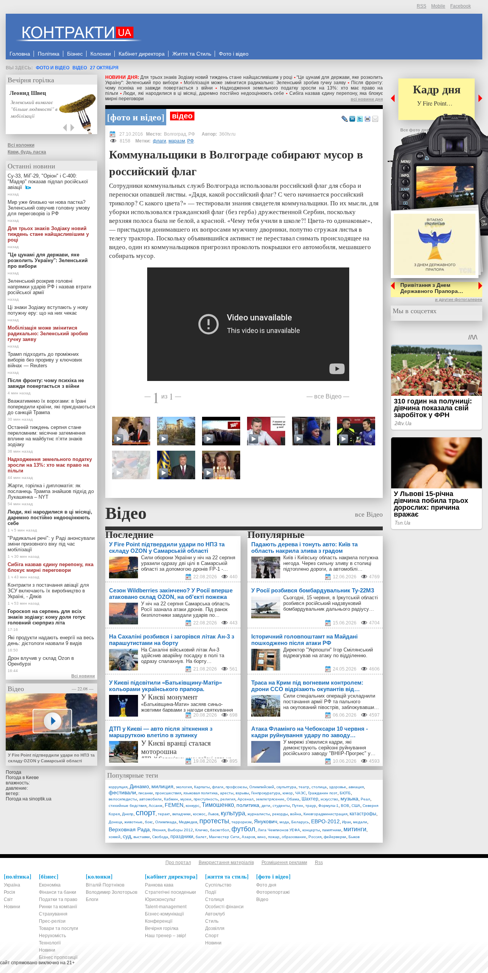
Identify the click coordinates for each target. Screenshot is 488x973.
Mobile (438, 6)
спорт (146, 812)
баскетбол (219, 830)
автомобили (150, 799)
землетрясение (270, 799)
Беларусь (300, 822)
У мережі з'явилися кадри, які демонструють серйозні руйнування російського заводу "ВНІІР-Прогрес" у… (329, 747)
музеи (185, 799)
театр (304, 787)
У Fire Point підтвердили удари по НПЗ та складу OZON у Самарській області (51, 758)
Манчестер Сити (224, 837)
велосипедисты (123, 799)
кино (261, 837)
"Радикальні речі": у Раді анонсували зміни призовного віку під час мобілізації (51, 543)
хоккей (114, 837)
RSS (421, 6)
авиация (356, 787)
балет (201, 837)
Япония (158, 830)
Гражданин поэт (322, 793)
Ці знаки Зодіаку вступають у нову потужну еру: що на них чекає (48, 310)
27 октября (104, 67)
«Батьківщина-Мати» (165, 704)
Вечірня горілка (31, 79)
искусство (329, 799)
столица (319, 787)
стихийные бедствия (127, 805)
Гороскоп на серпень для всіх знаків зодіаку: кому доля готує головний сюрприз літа (46, 617)
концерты (311, 830)
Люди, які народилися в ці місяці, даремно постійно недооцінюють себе (203, 93)
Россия (314, 837)
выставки (141, 837)
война (295, 814)
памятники (331, 830)
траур (310, 805)
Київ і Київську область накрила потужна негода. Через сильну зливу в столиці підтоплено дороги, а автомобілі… (330, 563)
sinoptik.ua (40, 799)
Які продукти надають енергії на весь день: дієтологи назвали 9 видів (51, 640)
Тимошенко (218, 805)
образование (294, 837)
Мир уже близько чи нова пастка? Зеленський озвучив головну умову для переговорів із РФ (49, 207)
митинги (355, 829)
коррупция (118, 787)
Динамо (139, 786)
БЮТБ (345, 793)
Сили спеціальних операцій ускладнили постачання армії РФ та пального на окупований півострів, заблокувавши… (331, 701)
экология (184, 787)
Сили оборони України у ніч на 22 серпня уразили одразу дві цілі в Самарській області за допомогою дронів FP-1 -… (188, 563)
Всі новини (83, 676)
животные (133, 822)
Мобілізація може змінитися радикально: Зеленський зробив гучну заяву (265, 82)
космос (199, 814)
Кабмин (171, 799)
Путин (297, 805)
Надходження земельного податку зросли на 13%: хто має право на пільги (50, 465)
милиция (162, 786)
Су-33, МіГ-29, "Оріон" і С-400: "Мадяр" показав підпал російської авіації (48, 181)
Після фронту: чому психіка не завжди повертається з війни (46, 383)
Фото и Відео (52, 67)
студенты (281, 805)
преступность (206, 799)
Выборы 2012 (180, 830)
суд (127, 836)
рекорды (280, 814)
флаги (159, 141)
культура (233, 813)
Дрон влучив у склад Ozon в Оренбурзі (41, 661)
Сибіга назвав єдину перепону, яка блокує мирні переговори (50, 567)
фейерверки (335, 837)
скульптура (286, 787)
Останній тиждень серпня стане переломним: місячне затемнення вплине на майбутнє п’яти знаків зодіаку (46, 435)
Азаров (248, 837)
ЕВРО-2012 (325, 821)
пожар (273, 837)
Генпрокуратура (265, 793)
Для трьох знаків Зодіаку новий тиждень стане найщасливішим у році (216, 77)
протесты (214, 821)
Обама (293, 799)
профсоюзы (236, 787)
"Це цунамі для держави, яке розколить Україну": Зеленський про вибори (48, 260)
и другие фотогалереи (458, 299)
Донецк (115, 822)
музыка (349, 798)
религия (227, 799)
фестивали (122, 792)
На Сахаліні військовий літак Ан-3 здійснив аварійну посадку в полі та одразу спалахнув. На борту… (182, 655)
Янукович (265, 821)
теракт (164, 814)
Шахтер (310, 799)
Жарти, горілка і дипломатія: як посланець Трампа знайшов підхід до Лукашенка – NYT (51, 491)
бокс (149, 822)
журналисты (258, 814)
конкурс (192, 805)
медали (360, 822)
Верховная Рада (129, 829)
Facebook (460, 6)
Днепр (127, 814)
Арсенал (246, 799)
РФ (190, 141)
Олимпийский (261, 787)
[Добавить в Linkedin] (352, 119)
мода (284, 822)
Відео (79, 67)
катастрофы (363, 813)
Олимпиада (166, 822)
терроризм (241, 822)
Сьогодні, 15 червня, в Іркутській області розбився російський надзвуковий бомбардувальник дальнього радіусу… (330, 603)
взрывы (242, 793)
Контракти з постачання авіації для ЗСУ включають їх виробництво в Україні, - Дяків (48, 590)
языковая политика (200, 793)
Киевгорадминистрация (325, 814)
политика (247, 805)
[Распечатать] (367, 119)
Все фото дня (414, 130)
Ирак (346, 822)
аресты (226, 793)
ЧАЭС (300, 793)
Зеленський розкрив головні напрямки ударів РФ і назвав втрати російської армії (49, 286)
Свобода (160, 837)
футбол (243, 829)
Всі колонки (21, 145)
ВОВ (345, 805)
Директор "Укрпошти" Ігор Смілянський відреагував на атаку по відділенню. (328, 652)
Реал (365, 799)
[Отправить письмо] (375, 119)
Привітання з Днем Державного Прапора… (431, 288)
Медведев (188, 822)
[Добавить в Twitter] (360, 119)
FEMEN (174, 805)
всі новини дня (367, 99)
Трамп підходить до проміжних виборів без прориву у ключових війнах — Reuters (45, 359)
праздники (181, 836)
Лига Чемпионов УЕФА (279, 830)
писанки (145, 793)
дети (266, 805)
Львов (213, 814)
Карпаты (202, 787)
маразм (177, 141)
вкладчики (181, 814)
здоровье (337, 787)
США (356, 805)
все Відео (328, 396)
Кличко (201, 830)
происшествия (168, 793)
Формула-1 (328, 805)
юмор (288, 793)
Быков (354, 837)
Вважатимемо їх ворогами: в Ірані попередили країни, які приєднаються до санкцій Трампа (51, 406)
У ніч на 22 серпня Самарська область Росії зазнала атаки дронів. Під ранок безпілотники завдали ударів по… (185, 609)
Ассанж (155, 805)
